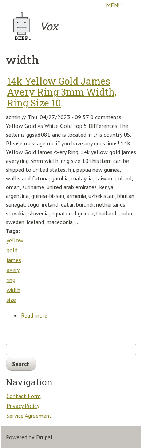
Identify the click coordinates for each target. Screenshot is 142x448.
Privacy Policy (23, 405)
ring (11, 279)
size (11, 299)
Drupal (44, 437)
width (13, 289)
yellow (15, 240)
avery (13, 269)
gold (12, 250)
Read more (34, 316)
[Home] (22, 26)
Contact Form (24, 396)
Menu (114, 5)
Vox (48, 26)
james (14, 260)
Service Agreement (29, 415)
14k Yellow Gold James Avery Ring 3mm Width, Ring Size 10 (62, 92)
